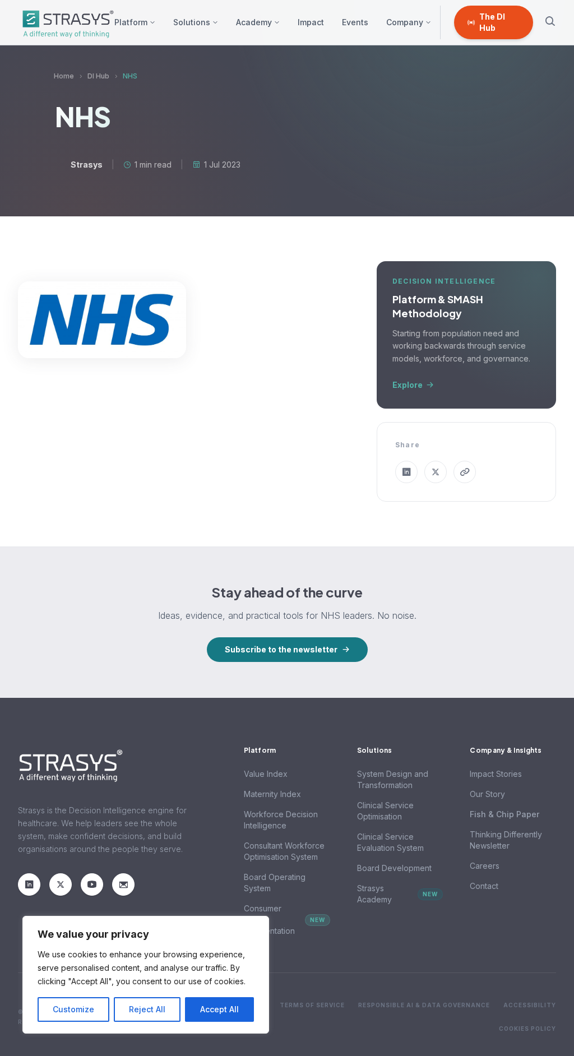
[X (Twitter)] (60, 884)
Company (404, 22)
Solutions (191, 22)
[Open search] (550, 23)
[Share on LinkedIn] (406, 472)
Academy (254, 22)
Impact (311, 22)
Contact (484, 886)
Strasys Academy (397, 893)
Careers (484, 865)
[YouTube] (92, 884)
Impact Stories (496, 774)
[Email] (123, 884)
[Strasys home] (66, 22)
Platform (130, 22)
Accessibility (529, 1005)
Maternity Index (272, 794)
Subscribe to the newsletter (281, 649)
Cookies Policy (527, 1028)
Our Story (487, 794)
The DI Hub (492, 22)
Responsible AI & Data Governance (424, 1005)
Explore (407, 385)
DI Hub (98, 76)
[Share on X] (435, 472)
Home (64, 76)
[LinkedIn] (29, 884)
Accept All (219, 1009)
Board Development (394, 868)
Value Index (266, 774)
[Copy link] (464, 472)
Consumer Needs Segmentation (284, 919)
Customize (73, 1009)
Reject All (147, 1009)
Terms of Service (312, 1005)
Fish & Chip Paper (504, 814)
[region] (145, 975)
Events (355, 22)
